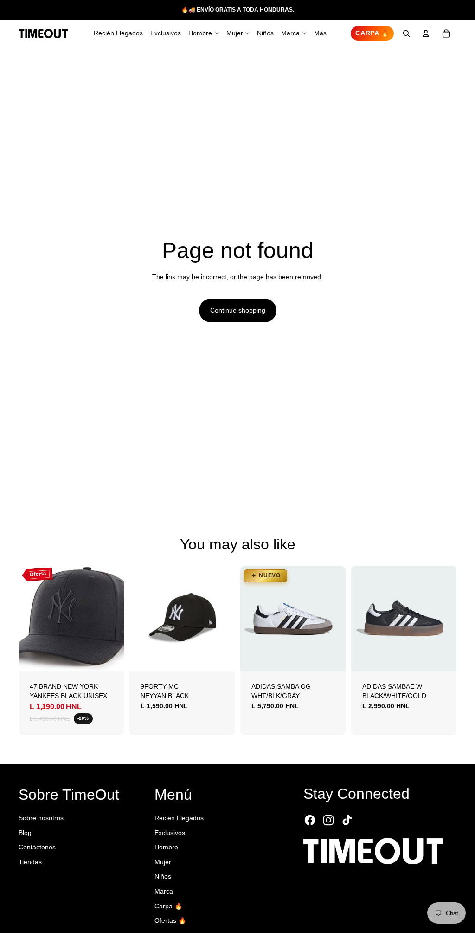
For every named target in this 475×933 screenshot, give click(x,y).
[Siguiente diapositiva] (116, 618)
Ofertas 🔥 (170, 920)
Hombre (166, 847)
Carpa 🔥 (168, 906)
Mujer (162, 862)
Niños (162, 876)
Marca (163, 891)
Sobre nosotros (41, 818)
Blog (25, 832)
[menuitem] (320, 33)
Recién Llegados (179, 818)
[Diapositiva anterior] (26, 618)
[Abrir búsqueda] (406, 33)
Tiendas (30, 862)
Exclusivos (169, 832)
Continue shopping (237, 310)
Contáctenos (37, 847)
